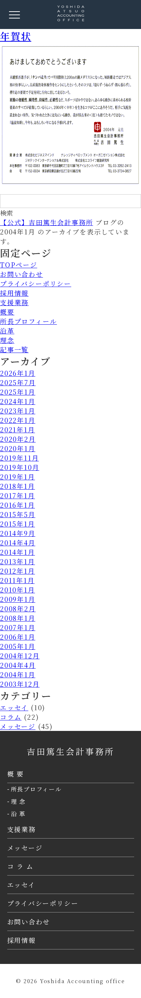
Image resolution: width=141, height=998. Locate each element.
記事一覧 (14, 349)
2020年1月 (17, 448)
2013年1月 (17, 561)
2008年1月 (17, 618)
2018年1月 (17, 486)
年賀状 (15, 36)
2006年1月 (17, 636)
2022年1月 (17, 420)
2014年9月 (17, 533)
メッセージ (17, 726)
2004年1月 (17, 674)
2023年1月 (17, 410)
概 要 (15, 773)
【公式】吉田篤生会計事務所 (46, 222)
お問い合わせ (21, 274)
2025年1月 (17, 391)
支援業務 (14, 302)
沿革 (7, 330)
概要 (7, 311)
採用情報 (14, 293)
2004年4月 (18, 665)
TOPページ (18, 264)
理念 (7, 340)
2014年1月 (17, 552)
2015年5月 (17, 514)
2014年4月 (17, 542)
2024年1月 (17, 401)
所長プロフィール (28, 321)
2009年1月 (17, 599)
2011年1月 (17, 580)
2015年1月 (17, 523)
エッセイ (14, 707)
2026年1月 (17, 373)
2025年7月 (18, 382)
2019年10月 (19, 467)
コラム (10, 717)
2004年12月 (19, 655)
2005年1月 (17, 646)
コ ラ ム (20, 866)
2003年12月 (19, 684)
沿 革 (18, 814)
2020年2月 (18, 439)
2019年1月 (17, 476)
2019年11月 (19, 457)
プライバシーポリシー (35, 283)
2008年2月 (18, 608)
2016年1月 (17, 505)
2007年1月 (17, 627)
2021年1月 (17, 429)
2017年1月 (17, 495)
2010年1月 (17, 589)
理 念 (18, 801)
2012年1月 (17, 570)
